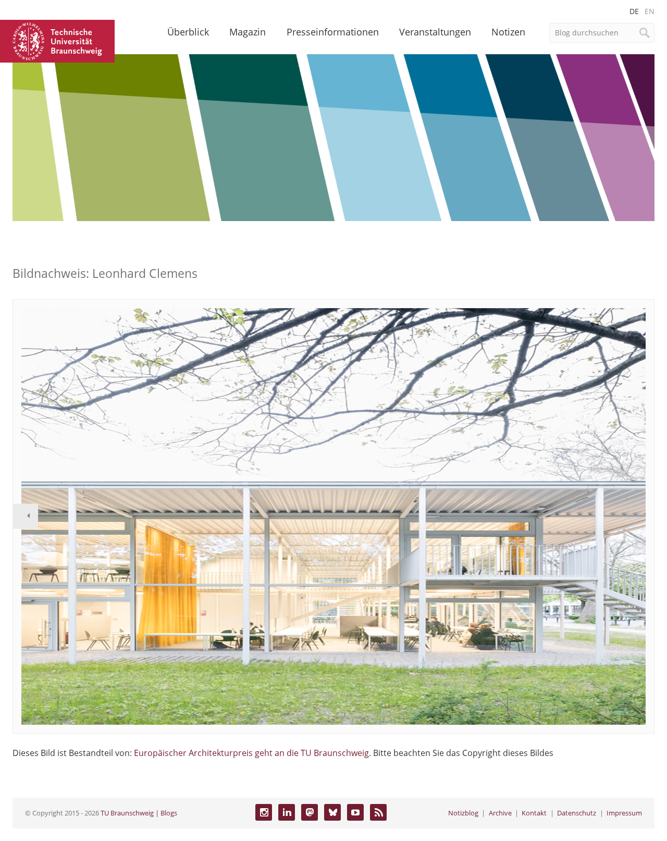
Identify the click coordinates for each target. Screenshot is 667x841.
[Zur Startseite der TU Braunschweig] (57, 40)
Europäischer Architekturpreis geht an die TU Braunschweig (251, 753)
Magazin (247, 32)
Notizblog (463, 813)
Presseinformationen (333, 32)
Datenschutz (576, 813)
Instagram (263, 812)
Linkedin (286, 812)
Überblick (188, 32)
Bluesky (332, 812)
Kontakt (534, 813)
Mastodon (309, 812)
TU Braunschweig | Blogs (139, 813)
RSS (378, 812)
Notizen (508, 32)
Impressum (624, 813)
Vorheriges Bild (25, 516)
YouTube (355, 812)
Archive (500, 813)
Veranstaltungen (435, 32)
